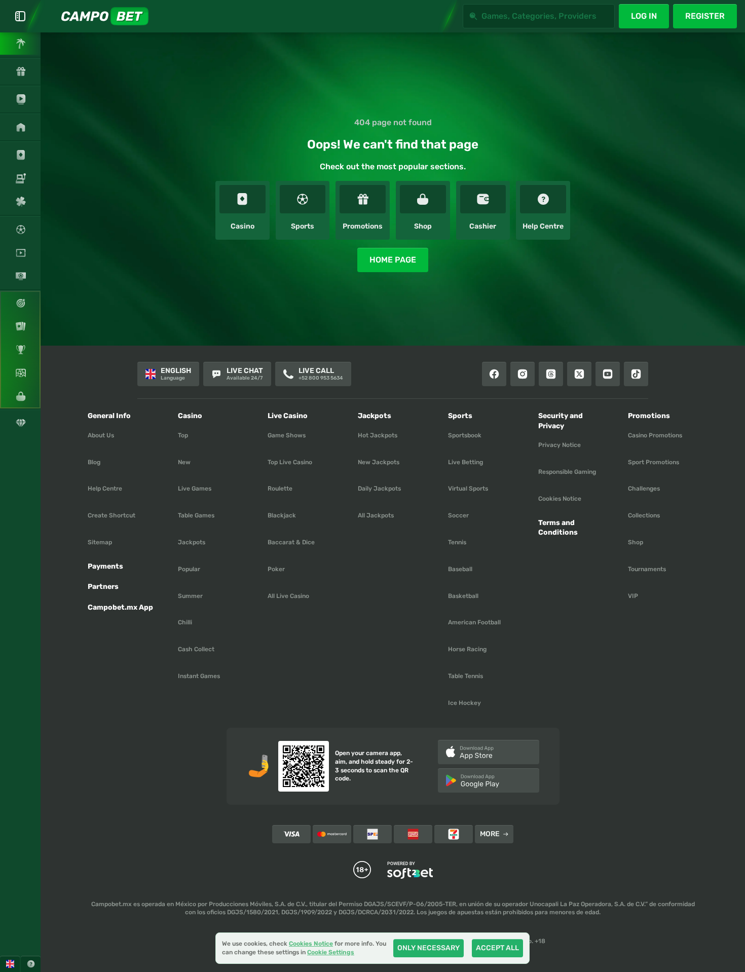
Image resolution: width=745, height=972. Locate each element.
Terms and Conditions (558, 527)
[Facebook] (494, 374)
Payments (105, 566)
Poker (276, 569)
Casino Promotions (655, 435)
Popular (189, 569)
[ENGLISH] (10, 964)
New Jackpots (378, 462)
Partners (103, 586)
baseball (460, 569)
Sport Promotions (653, 462)
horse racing (467, 649)
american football (474, 622)
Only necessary (428, 948)
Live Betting (465, 462)
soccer (458, 515)
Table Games (196, 515)
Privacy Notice (559, 444)
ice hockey (464, 702)
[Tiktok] (636, 374)
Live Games (194, 488)
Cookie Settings (330, 952)
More (490, 834)
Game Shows (287, 435)
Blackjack (282, 515)
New (184, 462)
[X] (579, 374)
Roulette (280, 488)
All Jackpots (376, 515)
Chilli (185, 622)
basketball (463, 596)
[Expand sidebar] (20, 16)
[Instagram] (522, 374)
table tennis (465, 676)
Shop (635, 542)
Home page (392, 260)
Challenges (644, 488)
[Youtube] (607, 374)
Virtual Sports (468, 488)
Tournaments (647, 569)
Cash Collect (196, 649)
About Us (101, 435)
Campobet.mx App (120, 607)
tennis (457, 542)
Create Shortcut (111, 515)
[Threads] (551, 374)
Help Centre (105, 488)
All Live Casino (288, 596)
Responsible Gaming (567, 471)
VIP (633, 596)
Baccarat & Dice (291, 542)
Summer (190, 596)
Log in (644, 16)
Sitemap (100, 542)
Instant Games (199, 676)
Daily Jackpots (379, 488)
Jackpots (191, 542)
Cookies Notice (559, 498)
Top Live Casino (290, 462)
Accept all (497, 948)
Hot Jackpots (377, 435)
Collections (644, 515)
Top (183, 435)
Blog (94, 462)
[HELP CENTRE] (31, 964)
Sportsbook (464, 435)
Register (705, 16)
